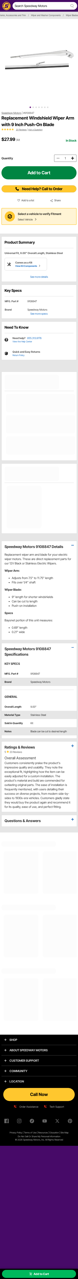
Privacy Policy (16, 1132)
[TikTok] (33, 1122)
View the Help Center (22, 341)
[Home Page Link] (6, 6)
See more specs (39, 313)
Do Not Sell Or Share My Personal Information (39, 1136)
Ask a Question (35, 129)
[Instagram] (20, 1122)
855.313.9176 (34, 338)
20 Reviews (21, 129)
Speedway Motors (11, 112)
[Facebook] (7, 1122)
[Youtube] (45, 1122)
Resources (43, 1132)
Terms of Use (30, 1132)
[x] (58, 1122)
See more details (39, 276)
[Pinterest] (71, 1122)
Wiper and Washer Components (46, 15)
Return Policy (18, 355)
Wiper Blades (72, 15)
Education (54, 1132)
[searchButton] (71, 6)
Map (66, 1132)
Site (62, 1132)
